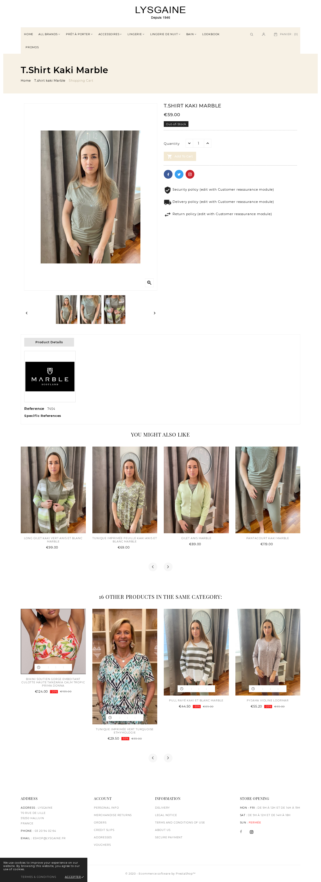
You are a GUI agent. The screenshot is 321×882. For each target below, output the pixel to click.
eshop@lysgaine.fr (49, 838)
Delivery (162, 807)
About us (163, 830)
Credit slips (104, 830)
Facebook (168, 174)
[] (263, 34)
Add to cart (180, 156)
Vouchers (102, 844)
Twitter (179, 174)
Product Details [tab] (49, 342)
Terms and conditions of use (180, 822)
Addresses (103, 837)
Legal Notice (166, 815)
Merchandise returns (113, 815)
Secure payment (169, 837)
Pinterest (190, 174)
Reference (35, 409)
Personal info (106, 807)
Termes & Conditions (38, 877)
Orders (100, 822)
